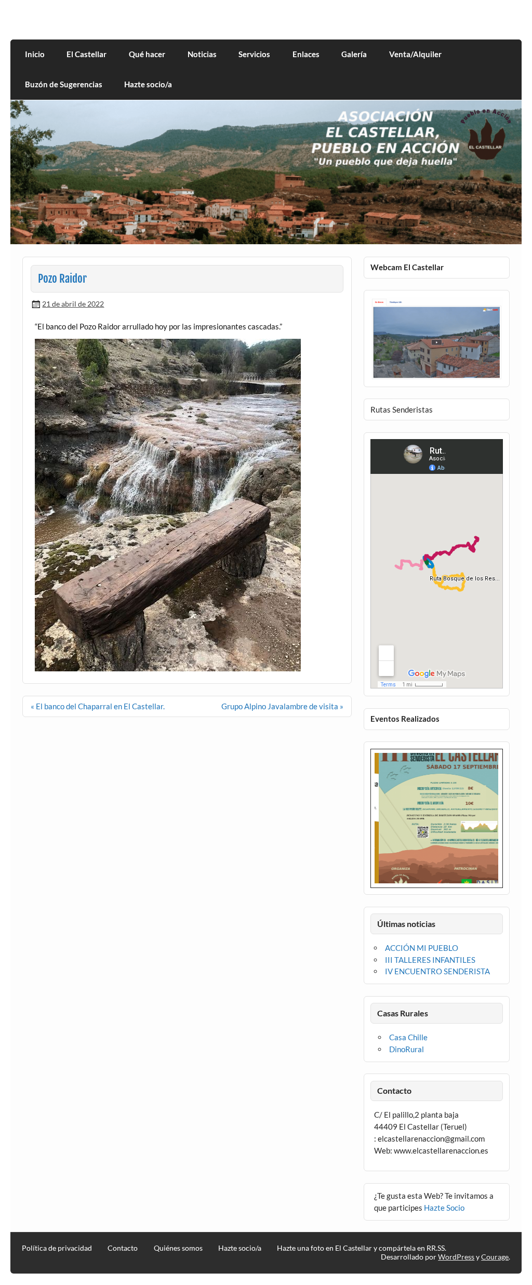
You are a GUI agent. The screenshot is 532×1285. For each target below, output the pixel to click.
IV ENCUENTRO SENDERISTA (437, 971)
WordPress (456, 1256)
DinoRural (406, 1049)
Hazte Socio (444, 1207)
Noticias (202, 54)
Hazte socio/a (148, 84)
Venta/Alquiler (415, 54)
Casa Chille (408, 1037)
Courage (495, 1256)
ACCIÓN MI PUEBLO (421, 947)
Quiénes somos (178, 1248)
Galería (354, 54)
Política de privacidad (57, 1248)
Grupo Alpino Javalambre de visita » (282, 706)
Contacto (123, 1248)
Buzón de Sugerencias (63, 84)
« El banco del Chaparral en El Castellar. (98, 706)
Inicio (35, 54)
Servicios (254, 54)
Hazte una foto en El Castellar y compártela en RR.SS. (361, 1248)
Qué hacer (147, 54)
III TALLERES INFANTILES (430, 959)
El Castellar (86, 54)
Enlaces (306, 54)
